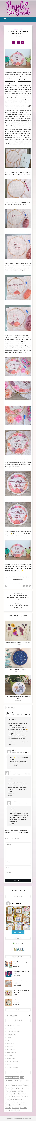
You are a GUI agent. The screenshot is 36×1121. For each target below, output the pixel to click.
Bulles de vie (11, 1028)
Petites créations (12, 1061)
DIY (18, 29)
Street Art (10, 1064)
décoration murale (10, 1094)
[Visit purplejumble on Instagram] (8, 903)
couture (23, 1083)
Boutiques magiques (13, 1025)
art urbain (16, 1077)
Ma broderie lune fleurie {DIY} (18, 669)
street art (13, 1110)
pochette (18, 1104)
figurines (8, 1096)
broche (16, 1080)
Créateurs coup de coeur (14, 1031)
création (26, 1085)
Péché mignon (11, 1058)
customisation (21, 1088)
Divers (9, 1037)
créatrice (8, 1088)
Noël (13, 1102)
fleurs (13, 1096)
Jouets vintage (11, 1052)
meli (12, 712)
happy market (25, 1096)
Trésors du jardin (12, 1067)
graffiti (18, 1096)
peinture (13, 1104)
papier (7, 1104)
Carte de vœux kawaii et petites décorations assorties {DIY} (18, 597)
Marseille (10, 1055)
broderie (8, 577)
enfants (24, 1094)
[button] (10, 910)
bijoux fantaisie (9, 1080)
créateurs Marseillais (17, 1085)
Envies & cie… (11, 1043)
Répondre (27, 714)
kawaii (12, 1099)
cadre (15, 577)
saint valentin (18, 579)
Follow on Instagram (18, 932)
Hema (7, 1099)
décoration (20, 1091)
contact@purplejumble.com (18, 890)
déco (7, 1091)
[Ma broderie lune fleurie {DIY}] (18, 658)
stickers (8, 1110)
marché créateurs (19, 1099)
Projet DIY (8, 1107)
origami (18, 1102)
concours (17, 1083)
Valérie (14, 750)
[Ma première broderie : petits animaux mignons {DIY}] (18, 685)
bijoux (21, 1077)
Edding (18, 1094)
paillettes (23, 1102)
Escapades (10, 1046)
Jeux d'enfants (11, 1049)
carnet (7, 1083)
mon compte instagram (24, 568)
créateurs (8, 1085)
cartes (12, 1083)
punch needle (23, 577)
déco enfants (13, 1091)
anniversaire (9, 1077)
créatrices (14, 1088)
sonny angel (23, 1107)
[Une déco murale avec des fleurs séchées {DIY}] (18, 631)
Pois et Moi (24, 1104)
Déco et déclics (12, 1034)
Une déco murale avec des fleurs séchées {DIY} (18, 642)
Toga (18, 1110)
